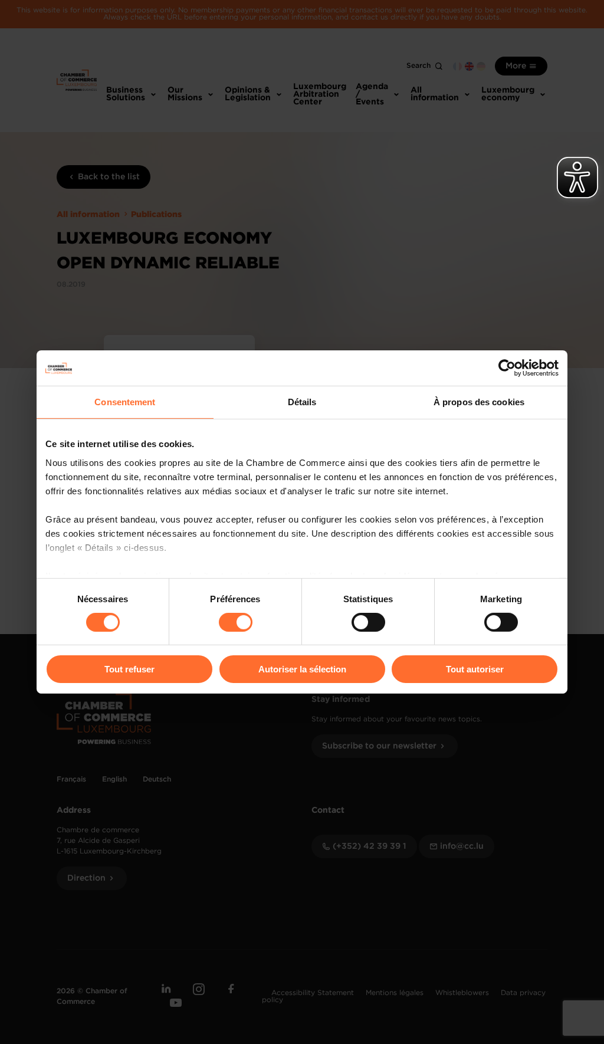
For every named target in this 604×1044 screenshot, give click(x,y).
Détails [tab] (302, 402)
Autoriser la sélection (302, 669)
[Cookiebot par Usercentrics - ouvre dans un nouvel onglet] (507, 368)
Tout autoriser (475, 669)
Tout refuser (129, 669)
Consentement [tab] (124, 402)
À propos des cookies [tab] (479, 402)
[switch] (235, 622)
